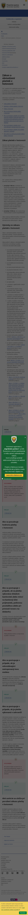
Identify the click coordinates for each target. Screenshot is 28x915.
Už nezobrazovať (7, 479)
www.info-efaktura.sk (14, 475)
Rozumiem (23, 912)
